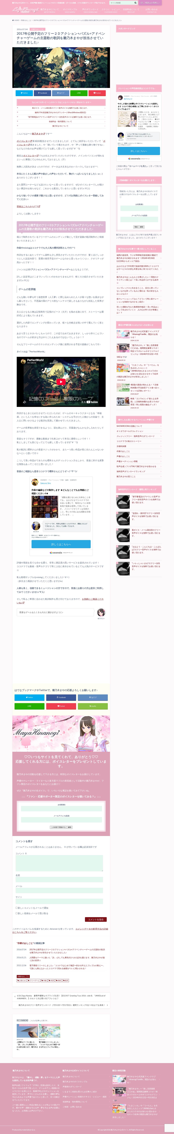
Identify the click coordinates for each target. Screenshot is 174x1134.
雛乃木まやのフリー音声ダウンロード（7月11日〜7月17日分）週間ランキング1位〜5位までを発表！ (62, 1005)
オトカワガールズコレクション (130, 431)
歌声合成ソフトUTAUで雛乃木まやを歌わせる (136, 466)
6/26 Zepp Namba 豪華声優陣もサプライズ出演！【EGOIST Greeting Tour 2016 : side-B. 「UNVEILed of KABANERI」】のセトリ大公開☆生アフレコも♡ (61, 997)
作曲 (45, 980)
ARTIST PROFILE (50, 10)
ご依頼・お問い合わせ (72, 1107)
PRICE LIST (131, 10)
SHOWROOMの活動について (129, 426)
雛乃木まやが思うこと (126, 476)
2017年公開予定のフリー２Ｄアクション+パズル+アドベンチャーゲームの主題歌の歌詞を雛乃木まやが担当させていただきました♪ (67, 951)
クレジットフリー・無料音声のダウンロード (136, 436)
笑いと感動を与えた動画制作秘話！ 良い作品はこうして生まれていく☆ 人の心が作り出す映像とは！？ (138, 310)
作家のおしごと (25, 943)
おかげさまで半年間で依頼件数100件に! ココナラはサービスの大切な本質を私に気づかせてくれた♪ (138, 269)
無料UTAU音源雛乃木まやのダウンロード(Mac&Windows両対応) (60, 112)
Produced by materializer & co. (23, 1130)
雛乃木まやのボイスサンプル (75, 1081)
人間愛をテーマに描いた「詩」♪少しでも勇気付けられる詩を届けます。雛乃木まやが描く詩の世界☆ (67, 959)
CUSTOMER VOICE (111, 10)
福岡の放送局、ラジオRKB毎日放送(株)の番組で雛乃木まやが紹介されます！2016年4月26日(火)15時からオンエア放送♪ (137, 258)
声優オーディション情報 (127, 461)
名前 (18, 875)
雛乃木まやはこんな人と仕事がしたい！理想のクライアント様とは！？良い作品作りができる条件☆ (138, 280)
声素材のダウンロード (72, 1086)
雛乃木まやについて (60, 126)
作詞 (52, 980)
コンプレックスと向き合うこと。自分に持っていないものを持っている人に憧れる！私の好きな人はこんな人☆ (138, 291)
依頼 (59, 980)
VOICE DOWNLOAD (90, 10)
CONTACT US (151, 10)
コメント (21, 853)
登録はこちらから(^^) (27, 206)
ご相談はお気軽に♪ (151, 2)
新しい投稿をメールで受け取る (33, 913)
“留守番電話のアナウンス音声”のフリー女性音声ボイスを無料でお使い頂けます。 (60, 117)
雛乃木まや (37, 133)
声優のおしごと (123, 456)
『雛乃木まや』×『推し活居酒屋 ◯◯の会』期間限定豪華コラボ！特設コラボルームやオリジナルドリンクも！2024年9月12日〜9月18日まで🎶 (138, 352)
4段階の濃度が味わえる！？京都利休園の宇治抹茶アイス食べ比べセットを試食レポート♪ (144, 389)
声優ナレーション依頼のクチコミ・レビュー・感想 (84, 1096)
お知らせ (22, 980)
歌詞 (66, 980)
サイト (19, 897)
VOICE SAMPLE (70, 10)
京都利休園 (121, 446)
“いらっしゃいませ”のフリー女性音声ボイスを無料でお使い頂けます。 (146, 566)
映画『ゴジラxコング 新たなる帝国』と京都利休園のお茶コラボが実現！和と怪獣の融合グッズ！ (144, 403)
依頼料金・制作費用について (60, 121)
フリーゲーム (34, 980)
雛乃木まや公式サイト (119, 1130)
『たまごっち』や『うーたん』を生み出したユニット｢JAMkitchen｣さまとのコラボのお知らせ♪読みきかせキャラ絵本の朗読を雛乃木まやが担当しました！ (138, 372)
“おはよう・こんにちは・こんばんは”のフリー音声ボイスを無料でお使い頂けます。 (146, 549)
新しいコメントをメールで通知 (33, 908)
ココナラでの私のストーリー (129, 441)
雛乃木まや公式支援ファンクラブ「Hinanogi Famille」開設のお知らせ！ (144, 335)
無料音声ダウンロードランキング (131, 471)
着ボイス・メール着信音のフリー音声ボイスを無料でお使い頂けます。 (60, 108)
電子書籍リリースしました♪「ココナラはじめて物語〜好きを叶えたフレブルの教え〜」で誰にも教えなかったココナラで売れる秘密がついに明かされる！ (67, 967)
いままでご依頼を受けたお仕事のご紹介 (80, 1091)
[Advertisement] (61, 650)
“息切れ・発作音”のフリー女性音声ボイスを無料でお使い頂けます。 (146, 516)
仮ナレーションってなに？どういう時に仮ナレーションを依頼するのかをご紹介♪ (138, 300)
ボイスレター (23, 141)
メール (19, 886)
